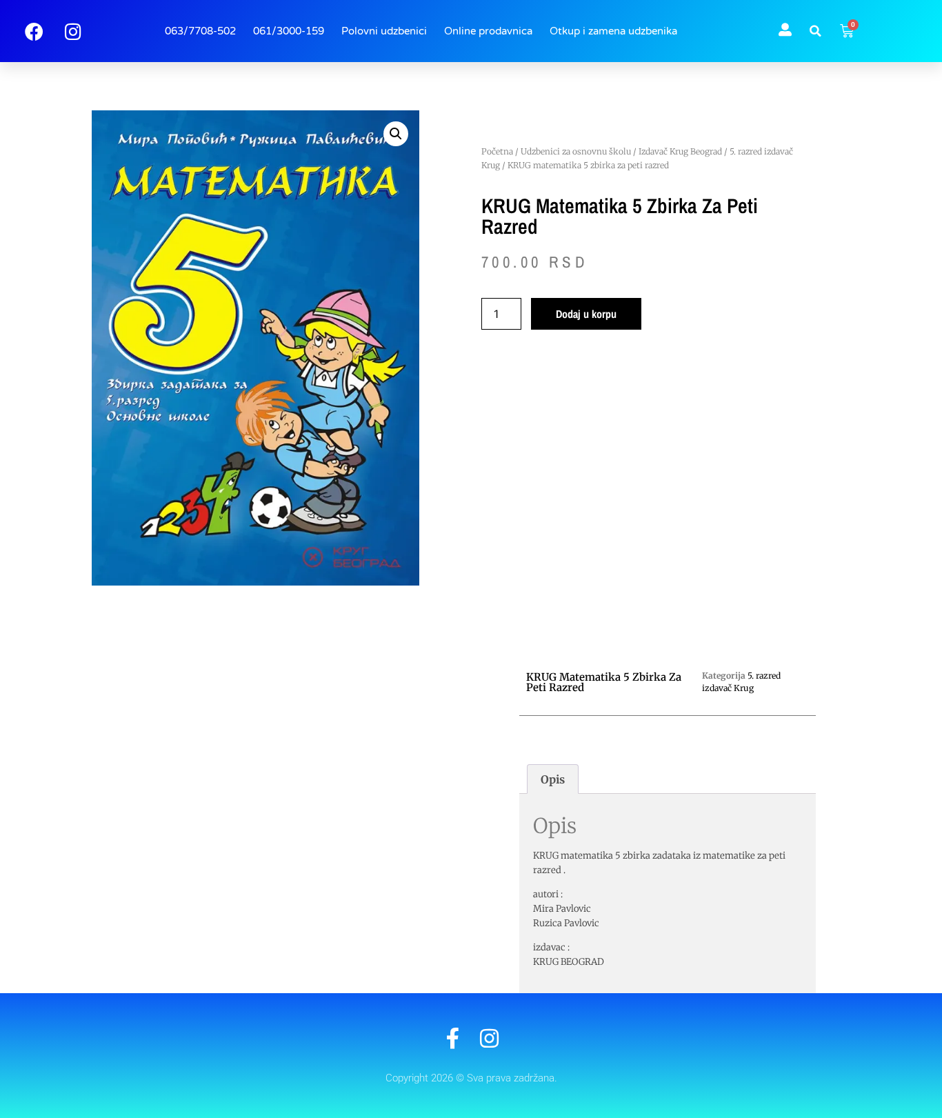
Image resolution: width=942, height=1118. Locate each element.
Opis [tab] (553, 779)
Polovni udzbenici (384, 31)
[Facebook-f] (452, 1038)
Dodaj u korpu (586, 313)
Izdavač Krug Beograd (680, 151)
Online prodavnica (488, 31)
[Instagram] (489, 1038)
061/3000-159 (288, 31)
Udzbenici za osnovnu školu (576, 151)
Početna (497, 151)
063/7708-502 (200, 31)
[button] (815, 31)
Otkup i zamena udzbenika (613, 31)
